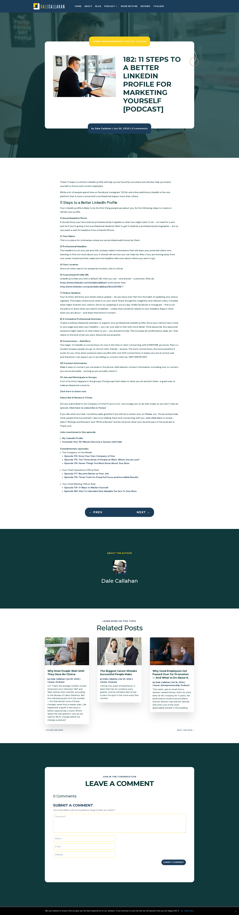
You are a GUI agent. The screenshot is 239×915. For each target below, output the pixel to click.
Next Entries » (185, 730)
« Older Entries (54, 730)
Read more (189, 911)
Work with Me (129, 6)
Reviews (145, 6)
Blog (98, 6)
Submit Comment (173, 862)
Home (78, 6)
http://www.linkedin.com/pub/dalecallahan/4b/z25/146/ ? (91, 286)
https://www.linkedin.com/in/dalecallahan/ (83, 282)
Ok (182, 911)
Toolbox (158, 6)
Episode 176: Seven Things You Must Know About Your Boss (96, 463)
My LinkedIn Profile (72, 438)
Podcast (109, 6)
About (88, 6)
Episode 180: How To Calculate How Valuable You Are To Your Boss (100, 491)
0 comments (140, 128)
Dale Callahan (103, 128)
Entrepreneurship (113, 41)
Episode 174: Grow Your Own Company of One (89, 456)
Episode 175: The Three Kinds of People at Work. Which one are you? (102, 459)
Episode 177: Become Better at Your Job (86, 473)
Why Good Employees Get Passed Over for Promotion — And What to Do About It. (171, 674)
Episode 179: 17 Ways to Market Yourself (86, 487)
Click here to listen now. (73, 391)
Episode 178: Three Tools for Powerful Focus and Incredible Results (101, 477)
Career (97, 41)
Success (141, 41)
